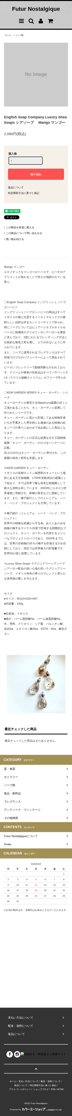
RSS (53, 1089)
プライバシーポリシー (20, 1089)
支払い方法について (28, 1081)
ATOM (60, 1089)
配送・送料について (51, 1081)
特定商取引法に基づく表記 (23, 193)
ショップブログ (41, 1089)
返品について (16, 187)
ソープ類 (19, 35)
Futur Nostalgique (36, 9)
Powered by (15, 1109)
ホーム (8, 35)
